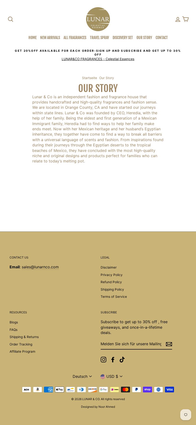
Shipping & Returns (24, 337)
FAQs (13, 330)
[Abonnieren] (169, 344)
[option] (98, 55)
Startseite (89, 78)
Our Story (144, 37)
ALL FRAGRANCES (75, 37)
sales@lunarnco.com (40, 266)
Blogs (14, 322)
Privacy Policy (112, 275)
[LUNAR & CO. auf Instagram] (103, 359)
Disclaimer (109, 267)
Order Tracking (21, 344)
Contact (162, 37)
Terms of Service (114, 297)
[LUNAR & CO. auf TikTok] (122, 359)
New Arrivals (50, 37)
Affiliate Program (22, 351)
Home (32, 37)
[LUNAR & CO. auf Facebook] (113, 359)
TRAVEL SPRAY (99, 37)
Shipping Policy (112, 289)
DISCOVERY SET (123, 37)
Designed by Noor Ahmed (98, 406)
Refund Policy (111, 282)
